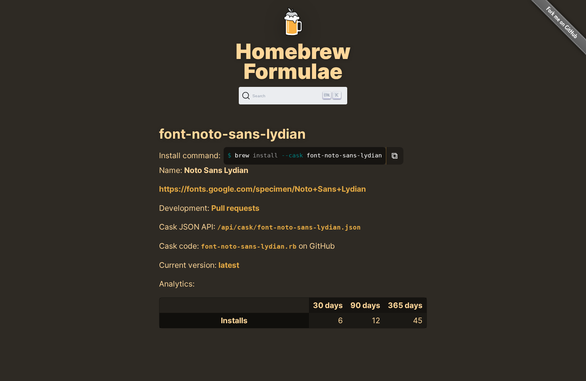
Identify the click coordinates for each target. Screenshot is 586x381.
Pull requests (235, 208)
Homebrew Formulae (293, 61)
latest (228, 265)
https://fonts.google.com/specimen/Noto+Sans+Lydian (262, 189)
